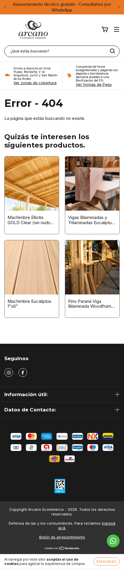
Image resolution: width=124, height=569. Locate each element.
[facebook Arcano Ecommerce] (22, 372)
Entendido (107, 561)
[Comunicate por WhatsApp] (113, 540)
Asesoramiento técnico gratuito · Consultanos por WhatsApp (62, 7)
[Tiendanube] (62, 549)
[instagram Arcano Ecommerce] (8, 372)
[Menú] (116, 29)
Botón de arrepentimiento (62, 537)
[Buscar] (112, 51)
